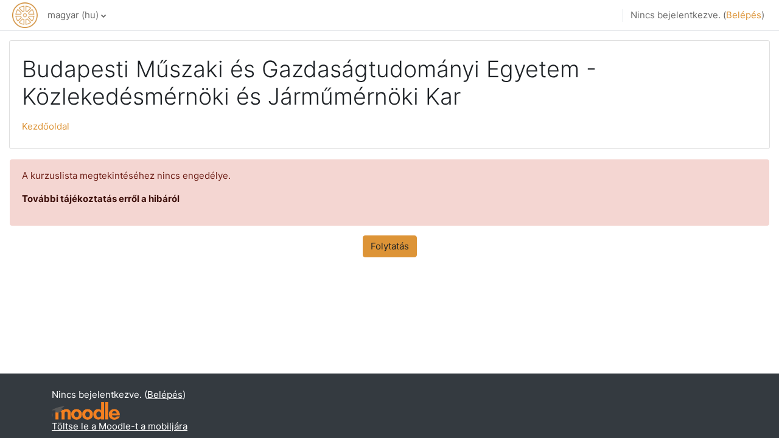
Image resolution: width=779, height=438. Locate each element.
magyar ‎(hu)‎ (73, 15)
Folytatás (390, 246)
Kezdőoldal (45, 126)
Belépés (743, 15)
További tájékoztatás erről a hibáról (101, 198)
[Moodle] (86, 411)
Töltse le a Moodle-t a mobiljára (119, 426)
